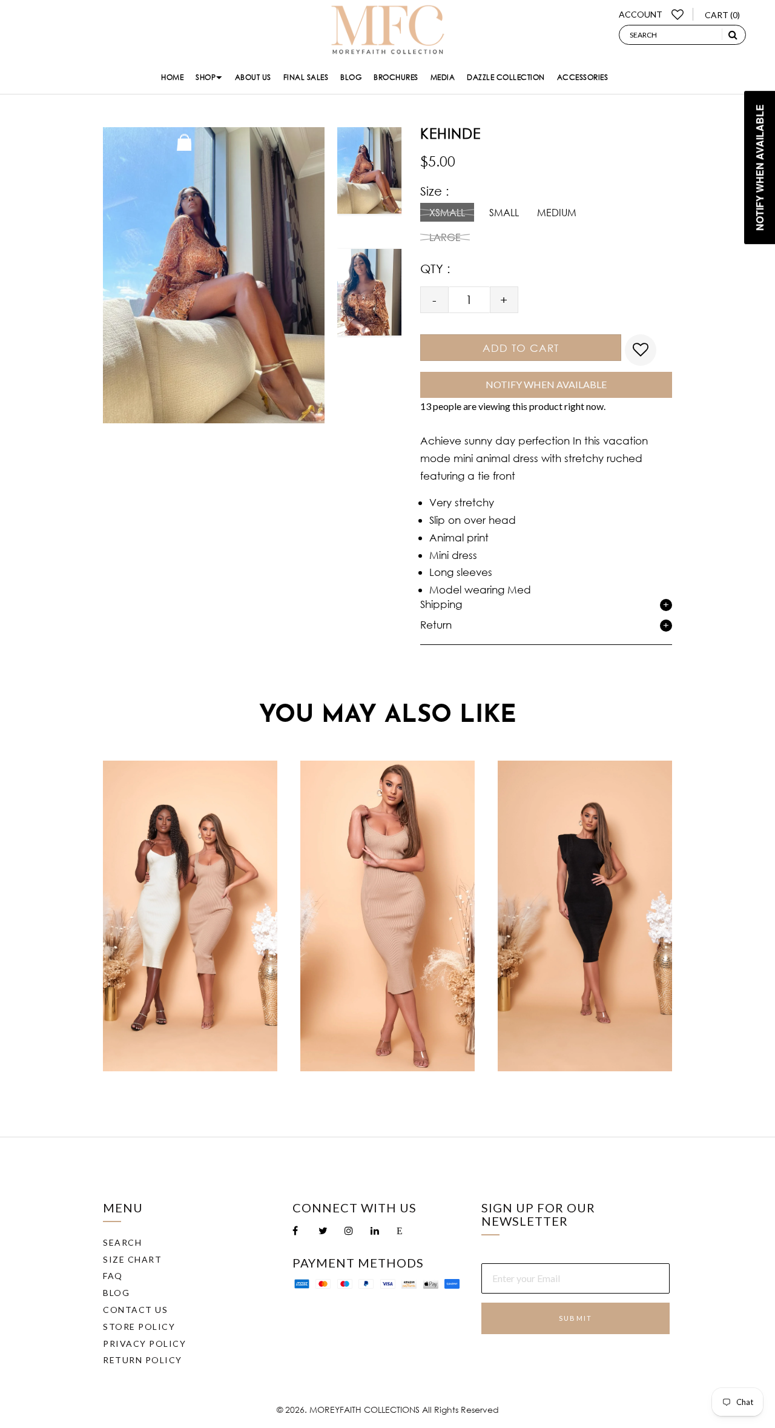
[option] (369, 180)
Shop (206, 77)
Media (442, 77)
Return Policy (142, 1360)
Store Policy (139, 1326)
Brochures (396, 77)
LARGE (445, 237)
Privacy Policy (144, 1343)
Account (640, 14)
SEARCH (122, 1242)
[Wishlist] (677, 14)
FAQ (113, 1276)
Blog (350, 77)
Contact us (135, 1309)
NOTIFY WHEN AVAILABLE (546, 384)
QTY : (435, 269)
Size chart (132, 1259)
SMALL (504, 212)
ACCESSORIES (582, 77)
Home (172, 77)
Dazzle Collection (506, 77)
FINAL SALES (306, 77)
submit (575, 1318)
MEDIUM (556, 212)
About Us (253, 77)
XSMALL (447, 212)
